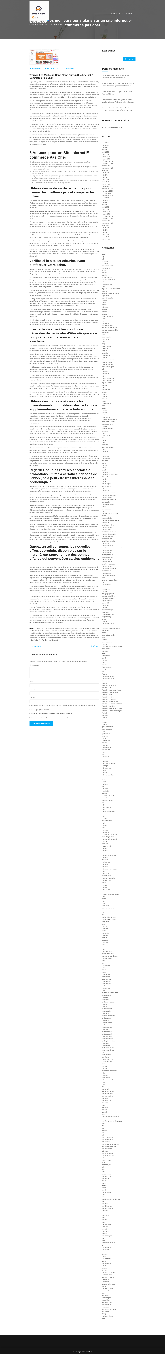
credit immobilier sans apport (112, 548)
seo (103, 1126)
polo (103, 967)
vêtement (105, 1270)
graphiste (105, 736)
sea (103, 1114)
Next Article (95, 646)
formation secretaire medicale (112, 704)
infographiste (106, 768)
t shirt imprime (107, 1192)
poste (104, 972)
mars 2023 (105, 237)
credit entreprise (107, 536)
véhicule (105, 1252)
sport (103, 1183)
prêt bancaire (106, 1011)
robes (104, 1082)
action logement (107, 277)
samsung (105, 1107)
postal (104, 970)
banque (104, 357)
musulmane (106, 892)
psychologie (106, 1057)
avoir (103, 341)
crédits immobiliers (108, 575)
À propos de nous (117, 13)
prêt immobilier (107, 1025)
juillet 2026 (106, 145)
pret (103, 990)
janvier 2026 (106, 159)
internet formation (108, 775)
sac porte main (107, 1100)
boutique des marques (109, 419)
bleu (103, 387)
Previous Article (35, 646)
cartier (104, 449)
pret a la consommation (110, 993)
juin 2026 (105, 147)
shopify (104, 1130)
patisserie (105, 933)
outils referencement (109, 919)
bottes (104, 408)
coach (104, 470)
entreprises (106, 649)
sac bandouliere (107, 1096)
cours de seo (106, 509)
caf (103, 438)
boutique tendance (108, 422)
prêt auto (105, 1006)
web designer (106, 1298)
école (104, 626)
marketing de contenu (109, 834)
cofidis (104, 479)
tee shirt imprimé (107, 1208)
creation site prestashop (110, 513)
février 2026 (106, 156)
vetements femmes (108, 1284)
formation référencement (110, 701)
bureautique (106, 435)
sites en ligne (106, 1160)
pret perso (105, 1029)
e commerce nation (108, 623)
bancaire (105, 353)
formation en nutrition (109, 699)
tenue (104, 1217)
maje (103, 827)
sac (103, 1087)
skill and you (106, 1165)
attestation (105, 332)
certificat (105, 451)
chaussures (106, 458)
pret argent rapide (108, 1002)
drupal (104, 619)
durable (104, 621)
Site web (32, 697)
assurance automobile (109, 328)
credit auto (105, 523)
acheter (104, 275)
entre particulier (107, 642)
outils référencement (109, 917)
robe (103, 1073)
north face (105, 905)
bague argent (106, 346)
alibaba (104, 302)
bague (104, 344)
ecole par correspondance (111, 628)
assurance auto (107, 325)
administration (107, 284)
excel (104, 658)
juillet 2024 (106, 200)
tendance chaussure (109, 1213)
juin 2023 (105, 230)
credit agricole (107, 518)
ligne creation (106, 807)
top (103, 1238)
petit (103, 944)
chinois (104, 465)
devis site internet (108, 598)
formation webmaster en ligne (112, 708)
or (102, 910)
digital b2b (105, 603)
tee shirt (104, 1204)
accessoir (105, 261)
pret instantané (107, 1027)
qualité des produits (83, 635)
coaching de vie (107, 472)
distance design (107, 610)
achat (104, 270)
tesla (103, 1222)
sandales (105, 1112)
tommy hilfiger (107, 1236)
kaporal (104, 793)
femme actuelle (107, 667)
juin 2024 (105, 202)
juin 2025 (105, 175)
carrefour (105, 445)
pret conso (105, 1013)
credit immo (106, 543)
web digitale (106, 1300)
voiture (104, 1286)
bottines (104, 412)
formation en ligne (108, 697)
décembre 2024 (107, 189)
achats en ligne (42, 628)
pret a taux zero (107, 995)
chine (104, 463)
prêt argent (105, 999)
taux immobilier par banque (111, 1199)
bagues (104, 351)
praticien (105, 986)
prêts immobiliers (108, 1050)
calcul (104, 440)
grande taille (106, 733)
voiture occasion (107, 1288)
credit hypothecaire (108, 541)
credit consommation (109, 532)
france (104, 720)
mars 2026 (105, 154)
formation (105, 683)
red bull (104, 1068)
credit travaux (106, 571)
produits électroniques (58, 635)
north (104, 903)
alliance (104, 305)
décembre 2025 (107, 161)
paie (103, 924)
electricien (105, 630)
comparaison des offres (74, 628)
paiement (105, 926)
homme (104, 743)
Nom (32, 681)
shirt (103, 1128)
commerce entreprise (109, 495)
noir (103, 901)
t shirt (104, 1190)
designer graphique (108, 596)
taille (103, 1194)
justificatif (105, 789)
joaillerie (105, 784)
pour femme (106, 977)
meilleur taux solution (109, 855)
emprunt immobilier (108, 635)
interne (104, 772)
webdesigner (106, 1304)
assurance (105, 323)
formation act (106, 688)
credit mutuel (106, 552)
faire (103, 662)
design (104, 591)
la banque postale (108, 795)
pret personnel (107, 1032)
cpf (103, 511)
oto (103, 915)
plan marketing (107, 958)
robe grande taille (108, 1080)
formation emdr (107, 694)
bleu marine (106, 390)
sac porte (105, 1098)
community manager (109, 500)
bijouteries (105, 373)
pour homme (106, 981)
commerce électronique (56, 628)
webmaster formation (109, 1309)
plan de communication (110, 956)
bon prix (105, 396)
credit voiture (106, 573)
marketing (105, 832)
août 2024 (105, 198)
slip (103, 1167)
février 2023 (106, 239)
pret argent (105, 997)
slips (103, 1169)
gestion (104, 722)
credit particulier (107, 555)
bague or (105, 348)
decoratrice (106, 589)
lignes (104, 809)
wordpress (105, 1311)
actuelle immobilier (108, 279)
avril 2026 (105, 152)
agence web (106, 295)
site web (105, 1151)
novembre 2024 (107, 191)
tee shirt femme (107, 1206)
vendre (104, 1254)
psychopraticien (107, 1059)
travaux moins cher (108, 1243)
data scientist (106, 584)
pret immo (105, 1020)
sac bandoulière (107, 1093)
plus (103, 960)
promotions (71, 635)
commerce (105, 490)
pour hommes (106, 983)
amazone (105, 312)
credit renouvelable (108, 564)
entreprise (105, 644)
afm (103, 286)
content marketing (108, 504)
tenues (104, 1220)
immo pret (105, 756)
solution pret (106, 1178)
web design (106, 1295)
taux (103, 1197)
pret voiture (106, 1045)
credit (104, 516)
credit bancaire (107, 527)
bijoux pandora (107, 383)
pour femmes (106, 979)
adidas (104, 282)
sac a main (105, 1089)
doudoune (105, 612)
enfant (104, 637)
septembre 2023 (107, 223)
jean (103, 779)
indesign (105, 766)
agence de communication (111, 289)
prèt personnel (107, 1036)
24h (103, 254)
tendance (105, 1210)
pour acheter (106, 974)
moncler (105, 885)
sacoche (105, 1103)
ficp (103, 672)
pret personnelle (107, 1038)
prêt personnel (107, 1034)
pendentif (105, 935)
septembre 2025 (107, 168)
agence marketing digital (110, 293)
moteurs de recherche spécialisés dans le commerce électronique (56, 633)
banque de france (108, 360)
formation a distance (109, 685)
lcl (103, 802)
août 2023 (105, 225)
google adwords (107, 727)
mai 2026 (105, 150)
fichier (104, 669)
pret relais (105, 1043)
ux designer (106, 1249)
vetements (105, 1279)
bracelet (105, 426)
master (104, 848)
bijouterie (105, 371)
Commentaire (35, 665)
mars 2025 (105, 182)
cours (104, 506)
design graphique (108, 594)
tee (103, 1201)
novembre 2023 (107, 218)
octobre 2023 (106, 221)
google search (107, 729)
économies (87, 628)
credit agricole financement (111, 520)
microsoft (105, 866)
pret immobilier (107, 1022)
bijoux (104, 376)
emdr (104, 633)
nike (103, 896)
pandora (105, 928)
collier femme (106, 486)
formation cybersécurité (110, 692)
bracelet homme (107, 428)
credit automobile (108, 525)
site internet (106, 1142)
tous (103, 1240)
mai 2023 (105, 232)
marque (104, 841)
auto (103, 334)
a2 (103, 259)
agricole (105, 300)
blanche (105, 385)
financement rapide (108, 681)
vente (104, 1256)
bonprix (104, 399)
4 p (103, 256)
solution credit (107, 1176)
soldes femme (107, 1174)
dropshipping (106, 617)
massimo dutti (106, 846)
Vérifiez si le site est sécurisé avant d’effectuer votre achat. (51, 164)
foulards (105, 715)
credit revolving (107, 566)
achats (104, 273)
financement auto (108, 678)
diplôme (105, 607)
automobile (106, 339)
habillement (106, 740)
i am (103, 752)
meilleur (105, 850)
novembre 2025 (107, 163)
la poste (104, 798)
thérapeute (105, 1226)
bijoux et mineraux (108, 378)
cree (103, 578)
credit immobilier (107, 545)
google (104, 724)
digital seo (105, 605)
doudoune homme (108, 614)
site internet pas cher (109, 1146)
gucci (104, 738)
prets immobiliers (108, 1048)
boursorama (106, 417)
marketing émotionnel (109, 839)
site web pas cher (108, 1155)
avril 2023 (105, 234)
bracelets (105, 431)
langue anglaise (107, 800)
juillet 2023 (106, 228)
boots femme (106, 403)
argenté (104, 321)
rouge (104, 1084)
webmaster (106, 1307)
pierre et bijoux (107, 951)
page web (105, 922)
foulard (104, 713)
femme (104, 665)
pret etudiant (106, 1018)
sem (103, 1123)
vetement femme (107, 1275)
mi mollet (105, 864)
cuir (103, 582)
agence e (105, 291)
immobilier (105, 759)
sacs (103, 1105)
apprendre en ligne (108, 316)
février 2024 (106, 211)
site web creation (108, 1153)
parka (104, 931)
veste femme (106, 1263)
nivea (104, 899)
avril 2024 (105, 207)
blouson (105, 392)
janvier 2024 (106, 214)
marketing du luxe (108, 837)
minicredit (105, 873)
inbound (105, 761)
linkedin (104, 814)
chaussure (105, 456)
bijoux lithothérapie (108, 380)
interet (104, 770)
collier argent (106, 484)
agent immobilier (107, 298)
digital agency (107, 600)
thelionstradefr (36, 68)
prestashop (106, 988)
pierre (104, 949)
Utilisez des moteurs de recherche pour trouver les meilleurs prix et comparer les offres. (61, 162)
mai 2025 (105, 177)
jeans (104, 782)
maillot (104, 818)
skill (103, 1162)
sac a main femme (108, 1091)
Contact (129, 13)
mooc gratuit (106, 889)
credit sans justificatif (109, 568)
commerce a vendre (108, 493)
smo (103, 1171)
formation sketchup (108, 706)
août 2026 (105, 143)
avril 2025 (105, 179)
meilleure (105, 857)
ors (103, 912)
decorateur (105, 587)
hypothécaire (106, 747)
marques (105, 844)
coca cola (105, 477)
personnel (105, 942)
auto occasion (107, 337)
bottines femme (107, 415)
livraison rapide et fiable (81, 631)
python (104, 1066)
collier (104, 481)
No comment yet (52, 68)
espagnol (105, 651)
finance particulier (108, 676)
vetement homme (108, 1277)
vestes (104, 1265)
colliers (104, 488)
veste (104, 1261)
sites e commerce (108, 1158)
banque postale (107, 364)
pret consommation (108, 1016)
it (102, 777)
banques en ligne (108, 367)
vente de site (106, 1259)
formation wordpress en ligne (112, 711)
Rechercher (108, 50)
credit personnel (107, 557)
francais (104, 717)
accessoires (106, 268)
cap (103, 442)
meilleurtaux (106, 862)
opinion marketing (108, 908)
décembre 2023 (107, 216)
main (103, 823)
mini (103, 871)
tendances (105, 1215)
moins (104, 883)
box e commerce (107, 424)
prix (103, 1052)
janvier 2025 (106, 186)
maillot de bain (107, 821)
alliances (105, 307)
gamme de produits (64, 631)
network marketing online (110, 894)
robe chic (105, 1075)
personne (105, 940)
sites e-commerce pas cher (72, 638)
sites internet (87, 638)
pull (103, 1064)
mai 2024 (105, 205)
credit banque (106, 529)
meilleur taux (106, 853)
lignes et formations (108, 811)
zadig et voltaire (107, 1316)
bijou (103, 369)
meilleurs (105, 860)
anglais (104, 314)
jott (103, 786)
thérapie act (106, 1231)
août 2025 (105, 170)
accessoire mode (108, 266)
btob (103, 433)
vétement (105, 1268)
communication (107, 497)
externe (104, 660)
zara (103, 1318)
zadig (104, 1314)
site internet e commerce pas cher (49, 638)
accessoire (105, 263)
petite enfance (107, 947)
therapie (105, 1229)
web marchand (107, 1302)
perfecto (105, 938)
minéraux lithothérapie (109, 869)
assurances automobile (110, 330)
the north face (106, 1224)
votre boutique (107, 1291)
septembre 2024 (107, 195)
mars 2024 (105, 209)
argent (104, 318)
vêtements (55, 640)
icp (103, 754)
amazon (105, 309)
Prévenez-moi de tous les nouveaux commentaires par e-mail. (52, 713)
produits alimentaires (42, 635)
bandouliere (106, 355)
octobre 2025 (106, 166)
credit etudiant (107, 539)
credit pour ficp (107, 559)
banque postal (107, 362)
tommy (104, 1233)
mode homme (106, 880)
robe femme (106, 1077)
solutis (104, 1181)
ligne (103, 805)
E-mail (32, 689)
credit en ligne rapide (109, 534)
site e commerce (107, 1137)
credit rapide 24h (107, 561)
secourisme (106, 1119)
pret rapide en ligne (108, 1041)
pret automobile (107, 1009)
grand (104, 731)
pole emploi (106, 965)
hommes (105, 745)
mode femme (106, 876)
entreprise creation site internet (112, 646)
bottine (104, 410)
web (103, 1293)
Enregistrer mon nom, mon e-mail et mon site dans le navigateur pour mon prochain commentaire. (64, 705)
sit (103, 1132)
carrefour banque (108, 447)
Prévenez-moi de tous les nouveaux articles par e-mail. (49, 718)
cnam (104, 467)
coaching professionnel (110, 474)
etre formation (106, 656)
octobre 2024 (106, 193)
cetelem (104, 454)
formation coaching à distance (112, 690)
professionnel (106, 1055)
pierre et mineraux (108, 954)
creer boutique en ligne (110, 580)
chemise (105, 461)
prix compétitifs (85, 633)
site (103, 1135)
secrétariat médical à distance (112, 1121)
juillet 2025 (106, 173)
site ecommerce (107, 1139)
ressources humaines (109, 1071)
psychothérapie (107, 1061)
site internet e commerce (110, 1144)
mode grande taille (108, 878)
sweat (104, 1188)
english (104, 639)
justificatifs (105, 791)
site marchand (107, 1149)
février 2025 (106, 184)
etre (103, 653)
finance (104, 674)
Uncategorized (107, 1247)
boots (104, 401)
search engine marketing (110, 1116)
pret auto (105, 1004)
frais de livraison (51, 631)
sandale (105, 1110)
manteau (105, 830)
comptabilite (106, 502)
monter (104, 887)
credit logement (107, 550)
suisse (104, 1185)
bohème (105, 394)
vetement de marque (109, 1272)
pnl (103, 963)
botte (103, 406)
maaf (103, 816)
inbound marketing (108, 763)
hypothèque (106, 750)
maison (104, 825)
